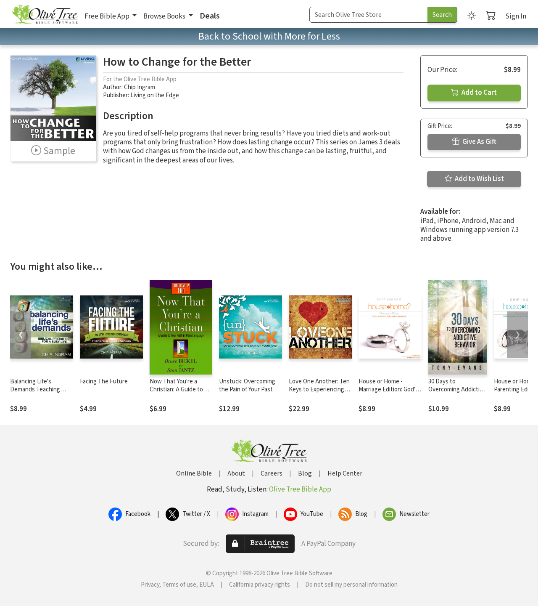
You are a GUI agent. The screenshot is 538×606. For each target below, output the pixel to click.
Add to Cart (478, 93)
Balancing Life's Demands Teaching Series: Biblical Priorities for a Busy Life (41, 393)
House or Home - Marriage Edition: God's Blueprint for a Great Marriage (388, 393)
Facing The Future (104, 381)
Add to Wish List (479, 179)
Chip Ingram (139, 87)
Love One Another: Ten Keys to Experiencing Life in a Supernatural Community (319, 393)
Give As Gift (478, 142)
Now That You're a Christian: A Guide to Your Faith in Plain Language (176, 393)
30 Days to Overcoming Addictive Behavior (457, 389)
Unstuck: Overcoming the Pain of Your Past (247, 385)
